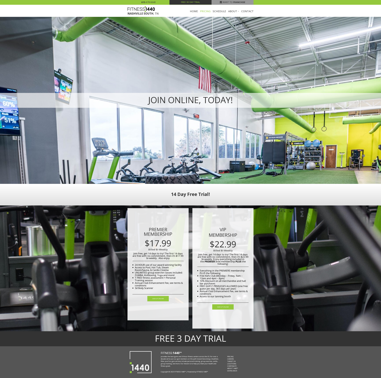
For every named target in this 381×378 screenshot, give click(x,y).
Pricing (205, 11)
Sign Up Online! (158, 299)
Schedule (219, 11)
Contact (247, 11)
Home (194, 11)
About (232, 11)
